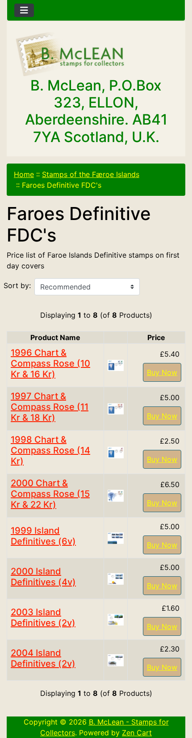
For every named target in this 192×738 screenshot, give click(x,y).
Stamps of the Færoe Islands (90, 174)
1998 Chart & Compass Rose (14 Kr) (50, 450)
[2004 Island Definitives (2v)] (116, 659)
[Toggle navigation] (24, 10)
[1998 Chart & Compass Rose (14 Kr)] (116, 451)
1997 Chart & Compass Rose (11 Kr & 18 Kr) (49, 407)
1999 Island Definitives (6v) (43, 536)
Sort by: (17, 285)
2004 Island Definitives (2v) (43, 658)
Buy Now (162, 372)
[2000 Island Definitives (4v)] (116, 578)
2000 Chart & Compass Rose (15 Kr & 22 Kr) (50, 494)
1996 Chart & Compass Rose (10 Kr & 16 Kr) (50, 363)
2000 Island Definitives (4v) (43, 576)
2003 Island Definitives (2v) (43, 617)
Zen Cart (137, 732)
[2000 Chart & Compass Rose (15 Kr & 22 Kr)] (116, 495)
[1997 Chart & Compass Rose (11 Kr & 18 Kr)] (116, 408)
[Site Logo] (96, 54)
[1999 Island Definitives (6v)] (116, 537)
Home (24, 174)
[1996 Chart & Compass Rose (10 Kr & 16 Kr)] (116, 364)
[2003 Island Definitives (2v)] (116, 618)
